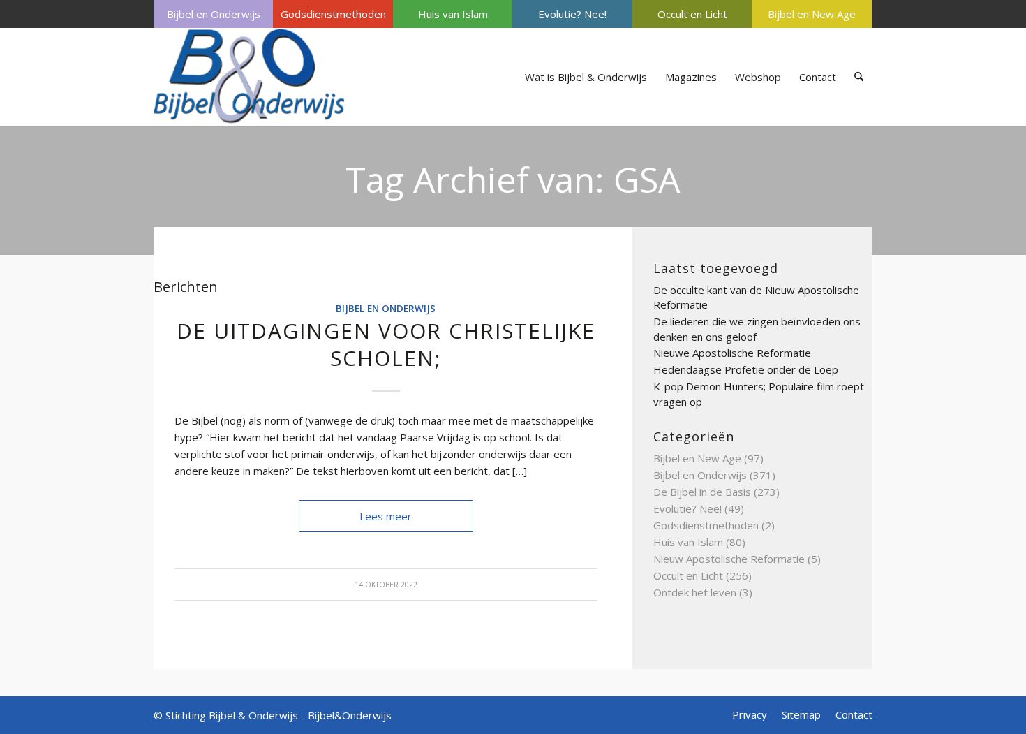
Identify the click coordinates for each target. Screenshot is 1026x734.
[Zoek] (858, 77)
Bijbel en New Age (812, 14)
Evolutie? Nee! (572, 14)
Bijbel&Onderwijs (350, 715)
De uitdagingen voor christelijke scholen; (386, 344)
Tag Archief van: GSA (513, 179)
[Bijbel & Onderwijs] (249, 77)
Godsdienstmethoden (333, 14)
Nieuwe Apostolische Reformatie (732, 353)
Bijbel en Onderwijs (213, 14)
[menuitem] (213, 14)
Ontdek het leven (694, 592)
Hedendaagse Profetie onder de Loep (745, 369)
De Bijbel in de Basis (702, 492)
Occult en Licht (692, 14)
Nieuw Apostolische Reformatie (729, 559)
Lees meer (385, 516)
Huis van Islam (453, 14)
